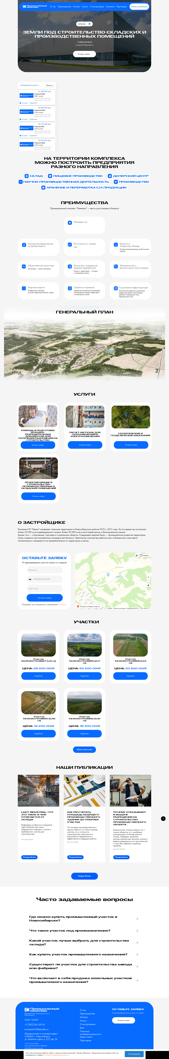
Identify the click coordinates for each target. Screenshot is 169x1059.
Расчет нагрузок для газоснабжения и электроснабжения (84, 434)
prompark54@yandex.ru (84, 45)
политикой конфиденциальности (56, 1055)
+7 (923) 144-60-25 (84, 42)
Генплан (76, 6)
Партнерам (121, 6)
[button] (139, 6)
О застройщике (97, 6)
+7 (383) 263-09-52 (35, 1024)
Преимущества (64, 6)
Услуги (85, 6)
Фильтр (49, 85)
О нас (53, 6)
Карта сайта (86, 1036)
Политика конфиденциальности (90, 1032)
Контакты (110, 6)
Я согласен (134, 1054)
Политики (62, 604)
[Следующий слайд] (163, 818)
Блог (82, 1027)
